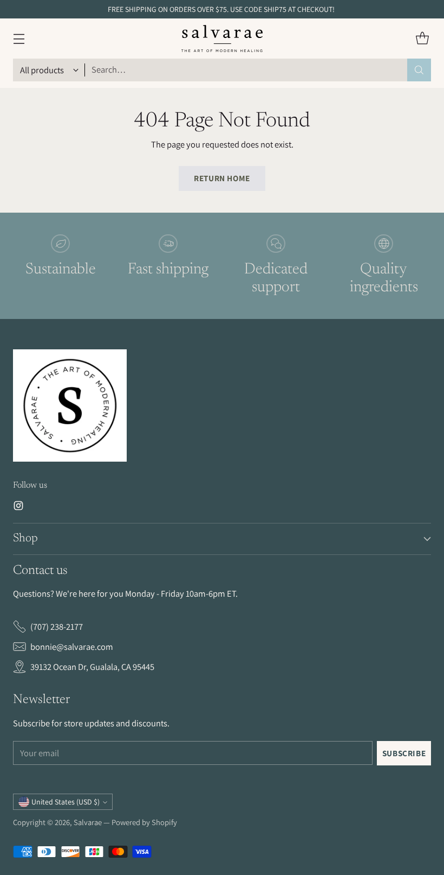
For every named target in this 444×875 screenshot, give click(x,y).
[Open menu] (19, 38)
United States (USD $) (65, 802)
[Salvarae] (222, 38)
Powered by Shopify (144, 822)
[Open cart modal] (422, 38)
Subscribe (404, 753)
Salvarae (88, 822)
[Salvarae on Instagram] (18, 507)
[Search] (419, 70)
